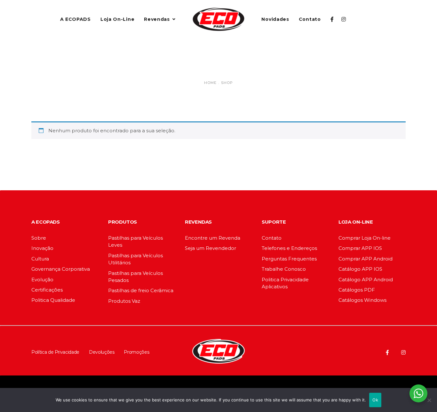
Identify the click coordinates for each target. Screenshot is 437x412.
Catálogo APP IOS (360, 269)
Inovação (42, 248)
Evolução (42, 279)
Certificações (47, 290)
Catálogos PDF (356, 290)
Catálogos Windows (362, 300)
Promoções (136, 352)
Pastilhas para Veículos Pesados (135, 276)
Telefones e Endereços (289, 248)
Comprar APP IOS (360, 248)
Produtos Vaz (124, 301)
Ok (375, 399)
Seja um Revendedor (210, 248)
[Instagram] (403, 352)
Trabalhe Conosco (284, 269)
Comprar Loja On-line (364, 238)
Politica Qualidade (53, 300)
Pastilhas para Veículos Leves (135, 241)
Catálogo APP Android (365, 279)
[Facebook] (387, 352)
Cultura (40, 259)
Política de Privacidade (55, 352)
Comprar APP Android (365, 259)
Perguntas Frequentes (289, 259)
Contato (272, 238)
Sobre (38, 238)
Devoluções (102, 352)
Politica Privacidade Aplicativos (285, 283)
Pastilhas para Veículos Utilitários (135, 259)
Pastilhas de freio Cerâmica (140, 290)
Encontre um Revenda (212, 238)
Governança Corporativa (60, 269)
